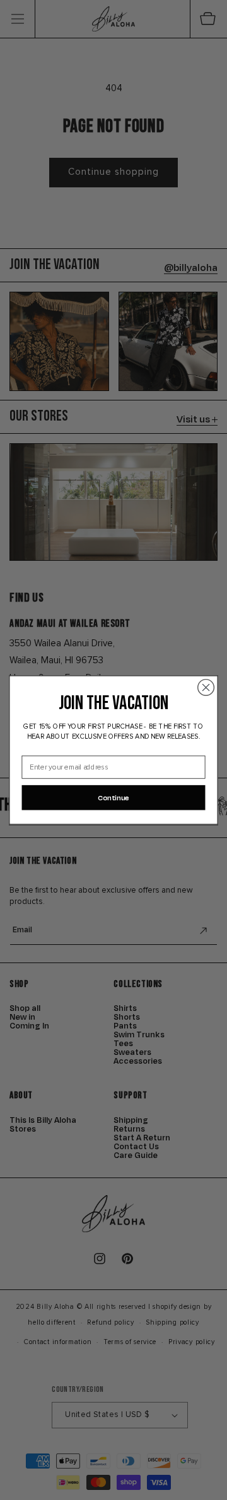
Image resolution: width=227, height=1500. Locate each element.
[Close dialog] (206, 687)
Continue (113, 797)
